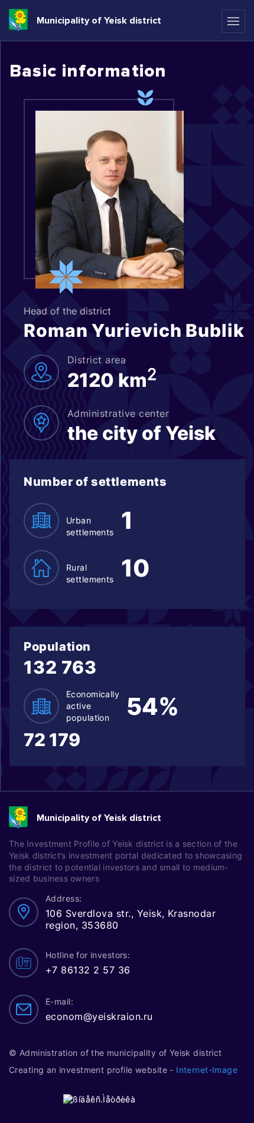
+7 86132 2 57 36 (88, 970)
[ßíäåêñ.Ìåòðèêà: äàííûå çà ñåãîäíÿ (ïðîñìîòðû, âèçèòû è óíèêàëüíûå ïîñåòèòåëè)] (99, 1099)
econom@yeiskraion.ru (99, 1016)
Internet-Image (206, 1070)
